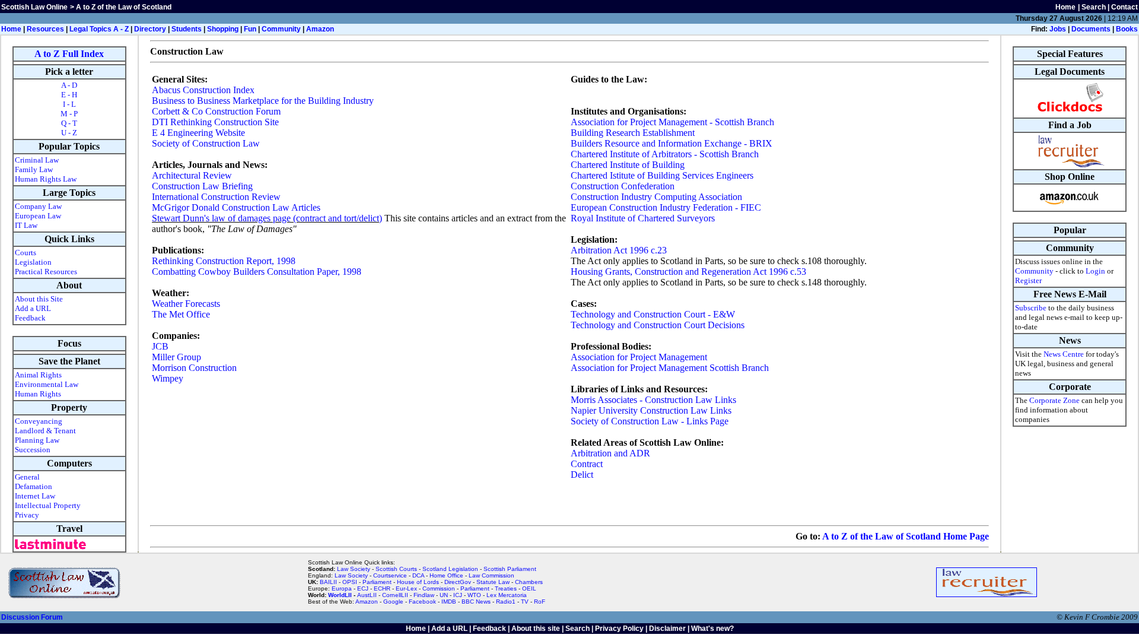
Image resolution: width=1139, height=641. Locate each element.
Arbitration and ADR (610, 453)
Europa (342, 588)
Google (393, 601)
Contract (587, 464)
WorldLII (340, 595)
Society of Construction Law (206, 143)
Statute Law (493, 582)
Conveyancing (38, 421)
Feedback (30, 317)
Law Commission (491, 575)
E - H (69, 94)
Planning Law (37, 440)
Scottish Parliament (509, 569)
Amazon (320, 29)
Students (186, 29)
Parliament (377, 582)
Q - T (69, 123)
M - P (69, 113)
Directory (150, 29)
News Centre (1063, 354)
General (27, 476)
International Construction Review (216, 197)
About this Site (39, 298)
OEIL (529, 588)
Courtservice (390, 575)
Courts (25, 252)
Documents (1091, 29)
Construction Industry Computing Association (656, 197)
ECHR (382, 588)
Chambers (529, 582)
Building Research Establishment (633, 133)
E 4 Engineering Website (198, 133)
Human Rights (38, 393)
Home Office (446, 575)
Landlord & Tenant (45, 430)
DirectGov (457, 582)
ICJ (457, 595)
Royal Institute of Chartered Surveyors (643, 218)
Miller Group (176, 357)
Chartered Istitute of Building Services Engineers (662, 175)
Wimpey (167, 378)
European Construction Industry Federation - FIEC (666, 207)
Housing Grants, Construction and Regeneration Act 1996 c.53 (688, 271)
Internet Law (35, 495)
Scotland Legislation (450, 569)
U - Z (69, 132)
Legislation (33, 262)
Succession (32, 449)
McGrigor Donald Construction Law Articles (236, 207)
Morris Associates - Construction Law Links (653, 400)
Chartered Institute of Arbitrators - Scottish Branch (665, 154)
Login (1095, 270)
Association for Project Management (639, 357)
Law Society (353, 569)
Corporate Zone (1054, 400)
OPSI (349, 582)
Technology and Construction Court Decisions (658, 325)
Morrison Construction (194, 368)
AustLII (367, 595)
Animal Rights (38, 374)
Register (1028, 280)
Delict (582, 474)
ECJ (362, 588)
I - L (69, 104)
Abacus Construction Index (203, 90)
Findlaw (423, 595)
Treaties (506, 588)
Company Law (38, 206)
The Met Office (181, 314)
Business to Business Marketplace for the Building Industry (263, 101)
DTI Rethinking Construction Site (215, 122)
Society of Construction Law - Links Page (649, 421)
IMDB (448, 601)
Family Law (34, 169)
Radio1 (506, 601)
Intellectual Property (48, 505)
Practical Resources (46, 271)
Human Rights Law (46, 178)
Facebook (422, 601)
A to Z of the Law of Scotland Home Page (905, 536)
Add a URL (33, 308)
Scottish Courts (396, 569)
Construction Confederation (623, 186)
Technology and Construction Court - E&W (653, 314)
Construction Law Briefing (202, 186)
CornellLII (395, 595)
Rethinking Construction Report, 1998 (223, 261)
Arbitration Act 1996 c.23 (619, 250)
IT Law (26, 225)
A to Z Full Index (69, 54)
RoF (539, 601)
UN (444, 595)
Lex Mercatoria (506, 595)
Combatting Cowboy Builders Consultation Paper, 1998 (256, 271)
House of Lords (418, 582)
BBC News (476, 601)
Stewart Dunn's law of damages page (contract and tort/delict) (267, 218)
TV (525, 601)
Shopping (222, 29)
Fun (250, 29)
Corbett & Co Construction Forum (216, 111)
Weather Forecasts (186, 304)
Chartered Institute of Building (628, 165)
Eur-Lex (406, 588)
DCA (418, 575)
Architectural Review (192, 175)
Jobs (1057, 29)
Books (1127, 29)
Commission (438, 588)
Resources (45, 29)
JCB (160, 346)
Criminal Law (37, 160)
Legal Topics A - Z (99, 29)
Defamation (33, 486)
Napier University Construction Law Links (651, 410)
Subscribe (1030, 307)
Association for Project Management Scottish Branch (670, 368)
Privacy (27, 514)
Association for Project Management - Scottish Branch (672, 122)
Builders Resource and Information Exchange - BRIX (671, 143)
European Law (38, 215)
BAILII (328, 582)
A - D (69, 85)
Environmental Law (46, 384)
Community (281, 29)
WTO (474, 595)
